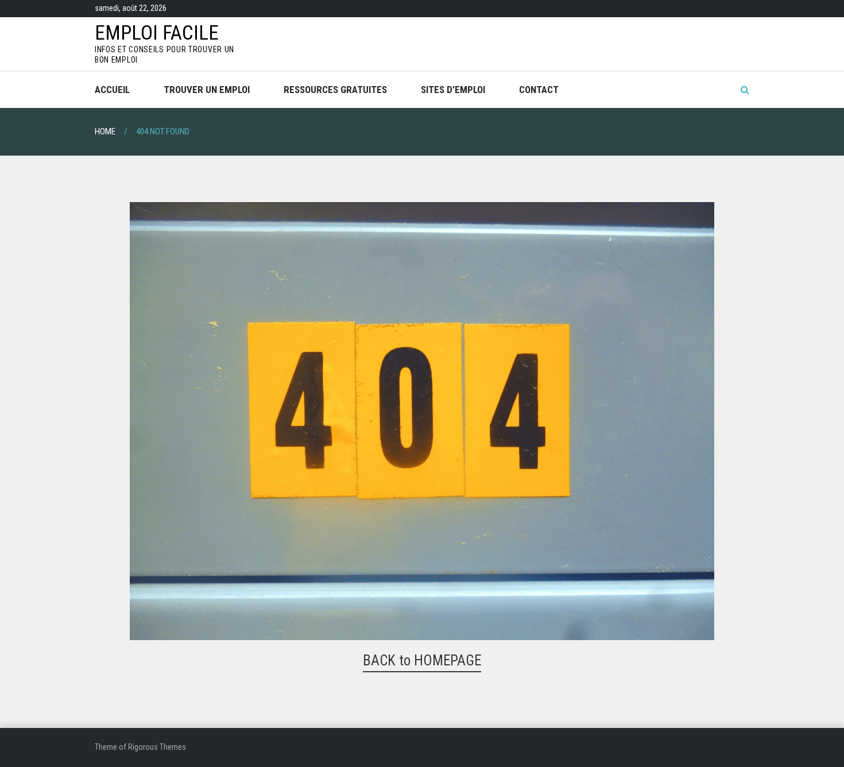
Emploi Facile (157, 33)
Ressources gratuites (335, 89)
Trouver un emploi (207, 89)
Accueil (112, 89)
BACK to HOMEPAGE (422, 660)
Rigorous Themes (157, 746)
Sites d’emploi (453, 89)
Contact (539, 89)
